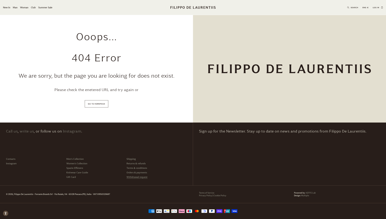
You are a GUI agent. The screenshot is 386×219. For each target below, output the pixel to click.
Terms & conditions (137, 168)
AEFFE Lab (310, 193)
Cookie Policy (220, 196)
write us (27, 131)
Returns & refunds (136, 163)
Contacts (10, 159)
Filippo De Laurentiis (24, 194)
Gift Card (71, 177)
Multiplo (305, 196)
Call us (12, 131)
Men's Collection (75, 159)
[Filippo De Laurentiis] (289, 69)
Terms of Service (206, 193)
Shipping (131, 159)
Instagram (72, 131)
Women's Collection (76, 163)
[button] (382, 7)
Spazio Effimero (74, 168)
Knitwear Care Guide (77, 172)
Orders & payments (137, 172)
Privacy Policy (205, 196)
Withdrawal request (137, 177)
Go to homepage (96, 104)
